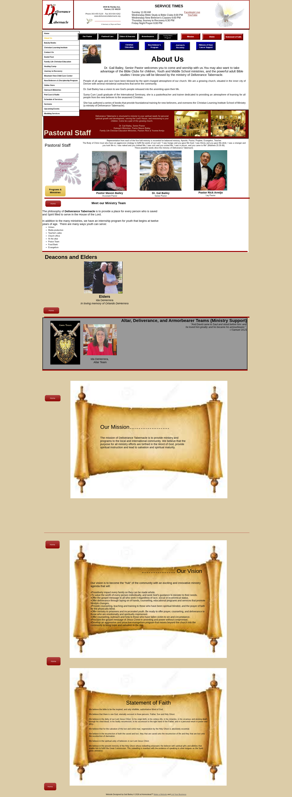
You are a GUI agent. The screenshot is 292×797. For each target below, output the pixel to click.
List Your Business (178, 794)
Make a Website (160, 794)
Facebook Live (192, 12)
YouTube (192, 15)
